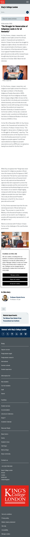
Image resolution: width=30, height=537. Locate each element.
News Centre (11, 434)
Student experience (12, 370)
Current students (12, 386)
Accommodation (11, 410)
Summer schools (12, 366)
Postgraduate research (13, 358)
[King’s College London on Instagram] (12, 334)
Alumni (9, 394)
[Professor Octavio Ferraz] (6, 298)
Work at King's (11, 450)
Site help (9, 526)
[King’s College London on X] (7, 334)
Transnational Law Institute (11, 321)
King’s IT (9, 418)
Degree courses (11, 350)
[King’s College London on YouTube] (21, 334)
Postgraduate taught (13, 354)
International (11, 362)
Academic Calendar (12, 422)
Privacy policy (11, 518)
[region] (15, 269)
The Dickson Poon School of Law (12, 318)
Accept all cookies (15, 283)
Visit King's (10, 446)
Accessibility (10, 530)
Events (9, 438)
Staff (8, 390)
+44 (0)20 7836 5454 (6, 466)
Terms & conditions (12, 514)
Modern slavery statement (14, 522)
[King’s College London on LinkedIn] (16, 334)
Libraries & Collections (13, 414)
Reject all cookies (15, 279)
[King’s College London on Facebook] (3, 334)
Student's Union (11, 442)
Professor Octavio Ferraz (17, 297)
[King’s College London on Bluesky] (25, 334)
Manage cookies (11, 534)
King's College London (9, 7)
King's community (12, 454)
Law (4, 309)
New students (11, 382)
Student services (12, 406)
